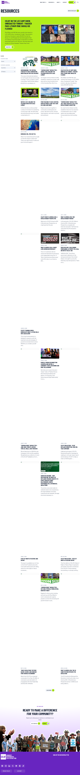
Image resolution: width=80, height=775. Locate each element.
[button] (8, 61)
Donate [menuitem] (71, 2)
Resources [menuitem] (51, 2)
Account (19, 771)
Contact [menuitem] (65, 2)
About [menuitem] (58, 2)
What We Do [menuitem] (43, 2)
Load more (48, 690)
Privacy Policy (6, 771)
